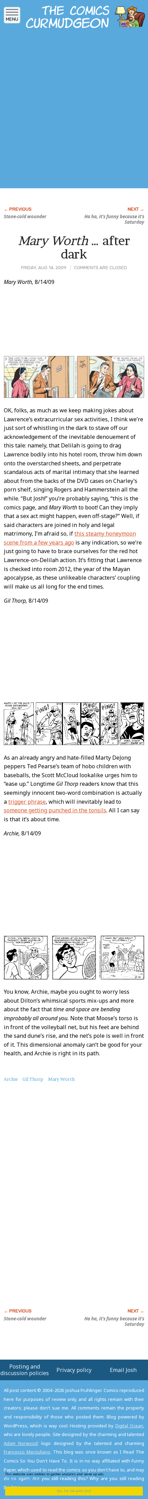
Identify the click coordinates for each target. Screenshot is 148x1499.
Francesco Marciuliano (27, 1452)
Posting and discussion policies (24, 1370)
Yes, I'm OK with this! (74, 1491)
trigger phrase (27, 801)
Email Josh (123, 1370)
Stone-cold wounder (25, 216)
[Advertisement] (74, 110)
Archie (11, 1079)
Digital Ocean (129, 1426)
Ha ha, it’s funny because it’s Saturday (114, 219)
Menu (12, 19)
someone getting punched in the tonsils (55, 810)
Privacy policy (74, 1370)
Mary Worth (61, 1079)
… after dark (74, 247)
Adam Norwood (21, 1443)
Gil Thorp (32, 1079)
